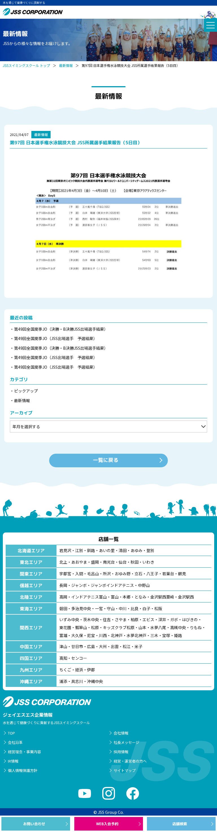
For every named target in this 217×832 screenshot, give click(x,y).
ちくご (65, 669)
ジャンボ (79, 585)
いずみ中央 (69, 619)
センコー (79, 658)
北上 (63, 562)
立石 (138, 573)
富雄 (63, 635)
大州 (103, 646)
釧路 (91, 550)
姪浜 (79, 669)
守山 (111, 608)
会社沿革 (15, 742)
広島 (91, 646)
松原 (95, 627)
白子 (146, 608)
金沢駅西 (186, 597)
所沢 (107, 573)
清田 (123, 550)
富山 (115, 597)
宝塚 (166, 635)
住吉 (107, 619)
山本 (142, 627)
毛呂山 (93, 573)
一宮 (99, 608)
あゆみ (136, 550)
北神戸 (117, 635)
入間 (79, 573)
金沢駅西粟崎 (162, 597)
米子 (138, 646)
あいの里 (107, 550)
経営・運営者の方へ (130, 761)
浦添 (63, 681)
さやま (121, 619)
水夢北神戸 (136, 635)
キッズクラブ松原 (118, 627)
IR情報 (13, 761)
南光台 (109, 562)
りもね (196, 627)
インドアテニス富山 (89, 597)
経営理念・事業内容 (24, 751)
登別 (150, 550)
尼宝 (91, 635)
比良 (134, 608)
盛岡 (95, 562)
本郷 (127, 597)
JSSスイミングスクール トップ (26, 65)
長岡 (63, 585)
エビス (148, 619)
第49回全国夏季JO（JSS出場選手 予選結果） (55, 338)
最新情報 (66, 65)
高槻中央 (178, 627)
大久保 (77, 635)
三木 (154, 635)
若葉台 (168, 573)
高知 (63, 658)
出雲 (115, 646)
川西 (103, 635)
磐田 (63, 608)
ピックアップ (26, 391)
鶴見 (182, 573)
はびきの (190, 619)
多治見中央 (81, 608)
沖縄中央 (95, 681)
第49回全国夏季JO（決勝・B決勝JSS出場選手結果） (61, 329)
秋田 (134, 562)
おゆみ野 (123, 573)
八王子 (152, 573)
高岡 (63, 597)
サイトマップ (125, 770)
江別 (79, 550)
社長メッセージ (126, 742)
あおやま (79, 562)
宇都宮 (65, 573)
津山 (63, 646)
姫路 (178, 635)
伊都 (91, 669)
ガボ (174, 619)
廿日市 (77, 646)
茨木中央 (91, 619)
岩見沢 (65, 550)
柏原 (134, 619)
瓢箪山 (81, 627)
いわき (148, 562)
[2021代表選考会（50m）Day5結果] (108, 221)
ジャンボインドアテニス (112, 585)
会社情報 (121, 733)
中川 (123, 608)
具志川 (77, 681)
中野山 (144, 585)
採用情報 (121, 751)
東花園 (65, 627)
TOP (11, 733)
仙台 (123, 562)
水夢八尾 (158, 627)
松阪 (158, 608)
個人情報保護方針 (22, 770)
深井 (162, 619)
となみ (140, 597)
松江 (127, 646)
